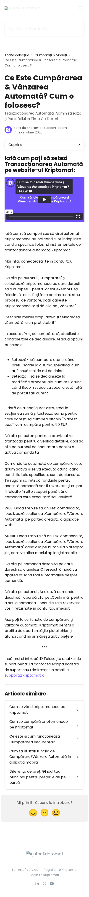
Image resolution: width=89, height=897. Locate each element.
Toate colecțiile (17, 55)
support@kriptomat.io (24, 675)
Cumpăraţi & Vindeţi (51, 55)
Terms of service (24, 869)
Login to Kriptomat (44, 875)
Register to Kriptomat (61, 869)
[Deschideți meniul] (80, 8)
